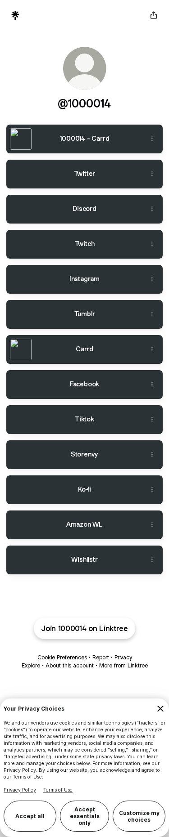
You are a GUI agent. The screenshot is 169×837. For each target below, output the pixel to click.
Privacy (123, 657)
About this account (70, 665)
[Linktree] (15, 15)
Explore (31, 665)
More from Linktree (123, 665)
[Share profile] (154, 15)
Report (100, 657)
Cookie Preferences (62, 657)
